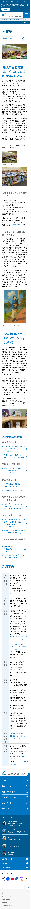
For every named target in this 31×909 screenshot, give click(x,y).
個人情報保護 (6, 899)
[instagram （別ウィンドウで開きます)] (21, 879)
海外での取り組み (8, 791)
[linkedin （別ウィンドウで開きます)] (17, 878)
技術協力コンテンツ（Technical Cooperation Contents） (14, 556)
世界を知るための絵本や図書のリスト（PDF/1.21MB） (15, 531)
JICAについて (7, 780)
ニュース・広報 (7, 803)
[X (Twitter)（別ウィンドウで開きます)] (3, 879)
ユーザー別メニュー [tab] (11, 817)
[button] (8, 38)
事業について (6, 786)
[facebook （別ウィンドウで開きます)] (8, 879)
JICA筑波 (24, 23)
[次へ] (28, 19)
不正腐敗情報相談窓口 (8, 906)
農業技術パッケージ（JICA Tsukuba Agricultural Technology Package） (15, 548)
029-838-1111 (22, 756)
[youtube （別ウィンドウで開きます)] (12, 879)
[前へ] (25, 19)
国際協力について (8, 808)
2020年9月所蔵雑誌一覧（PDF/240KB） (12, 485)
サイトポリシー (6, 893)
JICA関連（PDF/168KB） (12, 490)
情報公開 (4, 903)
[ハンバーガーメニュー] (26, 14)
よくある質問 (6, 863)
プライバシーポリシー (8, 896)
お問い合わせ (6, 867)
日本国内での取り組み (10, 797)
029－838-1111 (18, 225)
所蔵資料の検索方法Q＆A (18, 733)
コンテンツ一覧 (7, 859)
